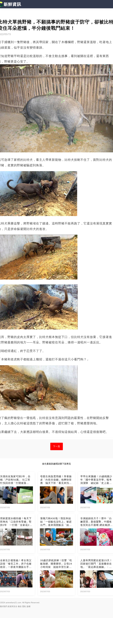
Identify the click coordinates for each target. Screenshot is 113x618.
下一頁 (56, 446)
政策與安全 (12, 606)
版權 (28, 606)
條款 (20, 606)
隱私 (24, 606)
